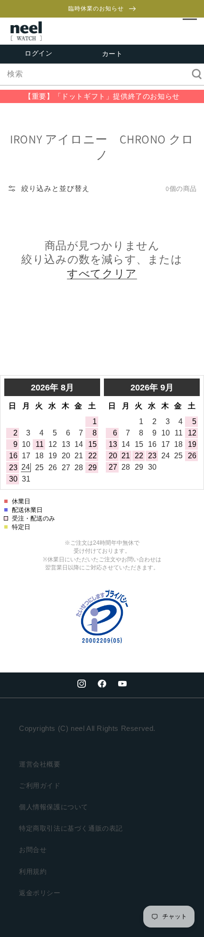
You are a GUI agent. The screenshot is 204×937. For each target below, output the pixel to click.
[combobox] (102, 74)
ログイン (38, 53)
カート (112, 54)
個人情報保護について (53, 807)
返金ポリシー (40, 893)
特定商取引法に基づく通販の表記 (71, 828)
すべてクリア (102, 273)
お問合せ (32, 849)
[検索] (193, 74)
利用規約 (32, 871)
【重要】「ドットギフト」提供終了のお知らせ (102, 96)
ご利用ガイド (40, 785)
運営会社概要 (40, 764)
